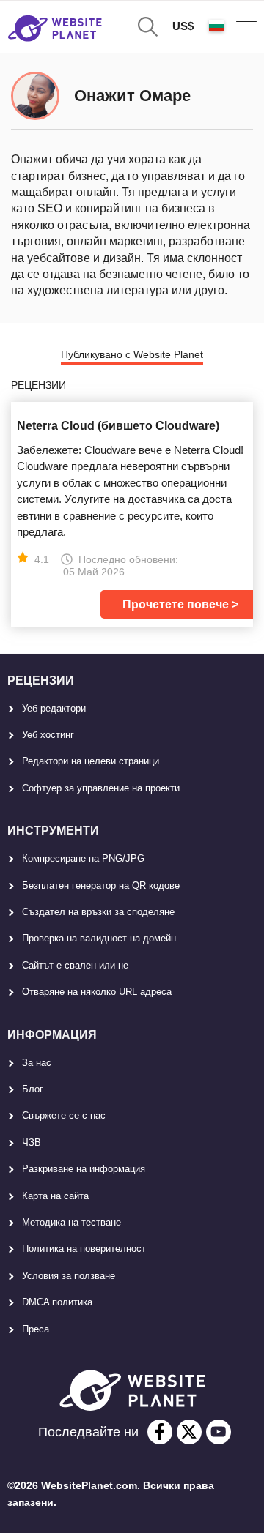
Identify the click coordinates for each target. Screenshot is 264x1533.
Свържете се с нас (64, 1115)
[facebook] (159, 1432)
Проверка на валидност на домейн (99, 938)
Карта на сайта (55, 1195)
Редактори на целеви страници (90, 761)
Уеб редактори (54, 708)
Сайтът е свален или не (75, 965)
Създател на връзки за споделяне (98, 911)
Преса (35, 1329)
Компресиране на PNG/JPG (83, 858)
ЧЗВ (31, 1142)
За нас (36, 1062)
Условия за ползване (68, 1275)
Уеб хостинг (48, 734)
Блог (32, 1088)
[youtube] (218, 1432)
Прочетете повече (175, 604)
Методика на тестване (71, 1222)
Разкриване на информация (83, 1168)
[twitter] (189, 1432)
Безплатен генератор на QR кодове (101, 885)
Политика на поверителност (84, 1248)
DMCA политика (57, 1302)
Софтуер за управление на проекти (101, 788)
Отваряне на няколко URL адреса (97, 991)
